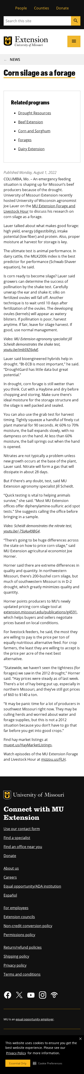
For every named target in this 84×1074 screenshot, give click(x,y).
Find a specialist (17, 837)
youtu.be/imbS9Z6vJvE (21, 349)
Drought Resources (34, 112)
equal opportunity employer (35, 1019)
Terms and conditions (22, 974)
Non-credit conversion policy (28, 925)
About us (11, 868)
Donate (62, 8)
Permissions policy (19, 934)
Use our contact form (22, 828)
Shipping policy (16, 956)
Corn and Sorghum (34, 130)
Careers (10, 877)
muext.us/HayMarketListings (28, 745)
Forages (25, 139)
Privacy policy (15, 965)
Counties (41, 8)
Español (10, 895)
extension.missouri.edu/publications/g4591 (40, 612)
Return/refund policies (23, 947)
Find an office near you (23, 846)
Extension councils (19, 916)
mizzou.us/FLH (53, 759)
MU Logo (7, 795)
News (15, 59)
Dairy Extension (31, 148)
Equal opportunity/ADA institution (32, 886)
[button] (47, 1063)
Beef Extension (30, 121)
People (21, 8)
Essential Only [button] (17, 1063)
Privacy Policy (16, 1053)
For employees (16, 907)
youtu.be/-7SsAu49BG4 (22, 531)
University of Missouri (38, 795)
